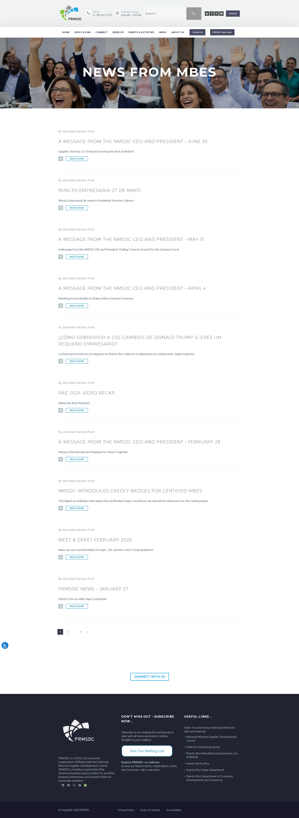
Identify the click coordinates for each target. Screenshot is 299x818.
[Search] (193, 13)
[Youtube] (221, 13)
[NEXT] (87, 632)
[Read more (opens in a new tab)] (99, 13)
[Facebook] (68, 785)
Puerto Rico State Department (205, 769)
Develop (118, 32)
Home (65, 32)
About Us (177, 32)
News (162, 32)
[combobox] (164, 13)
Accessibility (174, 810)
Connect (101, 32)
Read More (77, 158)
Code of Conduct (150, 810)
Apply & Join (82, 32)
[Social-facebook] (212, 13)
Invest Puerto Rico (197, 763)
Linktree (153, 762)
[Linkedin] (63, 785)
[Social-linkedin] (207, 13)
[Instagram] (216, 13)
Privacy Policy (126, 810)
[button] (60, 158)
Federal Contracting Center (203, 746)
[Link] (85, 785)
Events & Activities (141, 32)
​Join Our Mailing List (146, 751)
